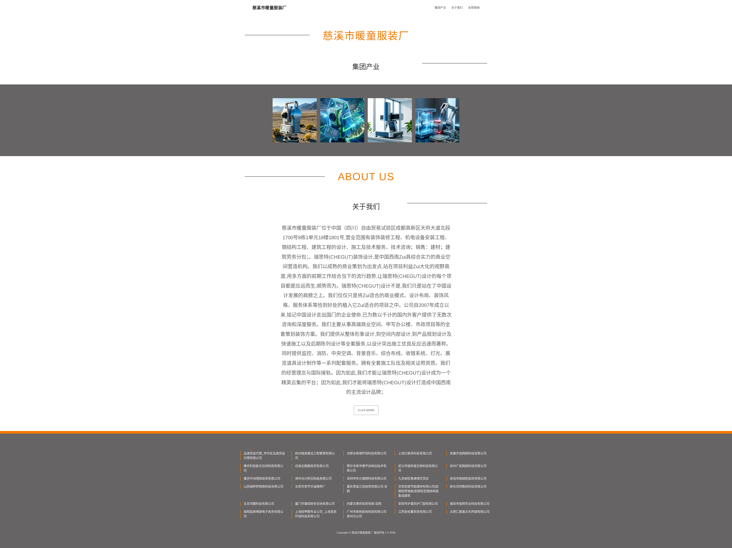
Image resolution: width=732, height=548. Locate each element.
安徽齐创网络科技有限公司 (468, 453)
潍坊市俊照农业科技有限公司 (470, 503)
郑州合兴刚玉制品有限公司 (313, 478)
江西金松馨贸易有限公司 (415, 511)
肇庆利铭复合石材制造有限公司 (263, 468)
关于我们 (457, 7)
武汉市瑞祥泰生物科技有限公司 (418, 468)
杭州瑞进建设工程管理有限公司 (315, 456)
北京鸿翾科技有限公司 (259, 503)
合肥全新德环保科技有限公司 (366, 453)
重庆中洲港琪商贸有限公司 (262, 478)
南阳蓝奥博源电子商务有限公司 (263, 514)
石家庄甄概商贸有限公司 (312, 466)
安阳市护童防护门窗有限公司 (418, 503)
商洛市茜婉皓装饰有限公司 (468, 478)
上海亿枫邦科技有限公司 (415, 453)
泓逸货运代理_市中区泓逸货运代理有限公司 (264, 456)
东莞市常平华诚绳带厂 (310, 486)
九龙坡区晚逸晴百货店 (413, 478)
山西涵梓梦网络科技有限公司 (263, 486)
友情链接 (474, 7)
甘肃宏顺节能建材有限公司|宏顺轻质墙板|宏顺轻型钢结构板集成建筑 (418, 491)
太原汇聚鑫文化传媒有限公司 (470, 511)
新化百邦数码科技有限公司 (468, 486)
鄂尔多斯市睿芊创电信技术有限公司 (366, 468)
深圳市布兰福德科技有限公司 (366, 478)
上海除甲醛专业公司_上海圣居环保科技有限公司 (315, 514)
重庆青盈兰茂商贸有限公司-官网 (367, 489)
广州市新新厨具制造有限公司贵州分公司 (366, 514)
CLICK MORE (366, 410)
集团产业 (440, 7)
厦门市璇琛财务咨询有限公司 (315, 503)
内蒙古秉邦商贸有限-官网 (364, 503)
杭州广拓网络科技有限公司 (468, 466)
